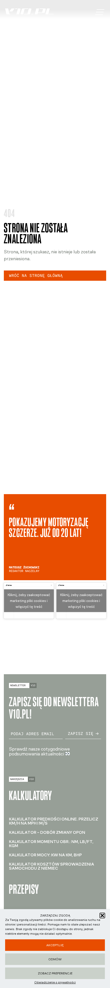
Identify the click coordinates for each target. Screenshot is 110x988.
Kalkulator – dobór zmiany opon (47, 832)
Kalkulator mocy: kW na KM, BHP (45, 854)
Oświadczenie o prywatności (55, 982)
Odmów (55, 959)
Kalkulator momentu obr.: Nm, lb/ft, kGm (51, 843)
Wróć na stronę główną (36, 275)
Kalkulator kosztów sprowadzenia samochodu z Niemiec (51, 866)
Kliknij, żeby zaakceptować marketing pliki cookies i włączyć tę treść (29, 600)
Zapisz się (80, 733)
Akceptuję (55, 945)
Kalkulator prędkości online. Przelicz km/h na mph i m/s (53, 821)
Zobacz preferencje (55, 973)
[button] (102, 915)
